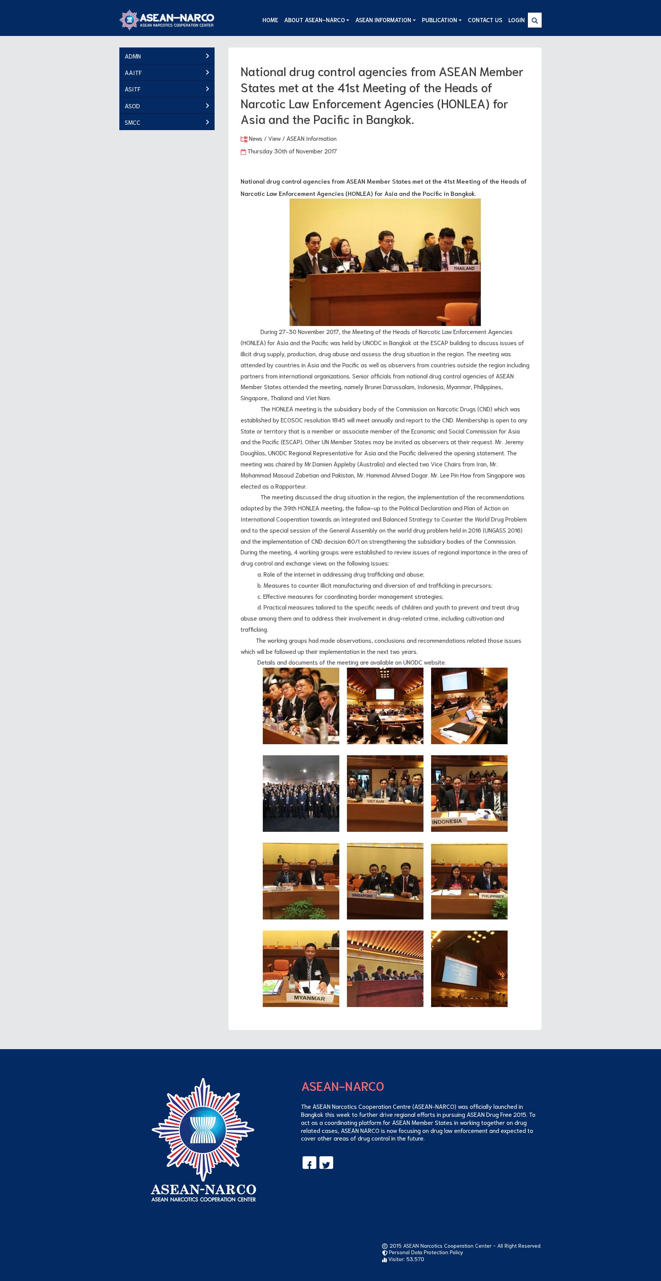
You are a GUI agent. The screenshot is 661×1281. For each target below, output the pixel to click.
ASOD (132, 105)
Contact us (485, 19)
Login (516, 19)
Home (270, 19)
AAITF (133, 72)
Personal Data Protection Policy (425, 1251)
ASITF (133, 89)
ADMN (133, 56)
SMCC (132, 122)
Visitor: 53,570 (405, 1258)
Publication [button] (439, 19)
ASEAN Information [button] (383, 19)
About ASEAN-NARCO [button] (314, 19)
